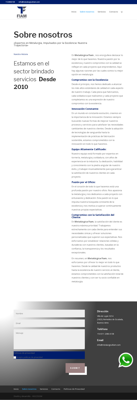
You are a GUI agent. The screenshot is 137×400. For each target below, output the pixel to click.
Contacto (113, 12)
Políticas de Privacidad (74, 389)
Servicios (102, 12)
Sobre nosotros (87, 12)
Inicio (73, 12)
